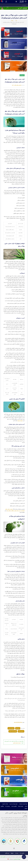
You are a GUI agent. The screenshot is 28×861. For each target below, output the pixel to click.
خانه (16, 20)
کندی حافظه (17, 728)
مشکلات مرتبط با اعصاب (12, 731)
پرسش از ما (7, 806)
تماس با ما (22, 853)
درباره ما (16, 853)
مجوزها (12, 853)
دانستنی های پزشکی (17, 85)
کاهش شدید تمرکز (11, 728)
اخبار (12, 85)
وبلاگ (12, 20)
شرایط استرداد (20, 806)
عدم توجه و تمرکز (21, 731)
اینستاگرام (7, 853)
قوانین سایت (13, 806)
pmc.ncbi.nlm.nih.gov (18, 722)
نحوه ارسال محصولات (23, 804)
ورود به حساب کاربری (17, 743)
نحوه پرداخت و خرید (13, 804)
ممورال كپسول (20, 420)
